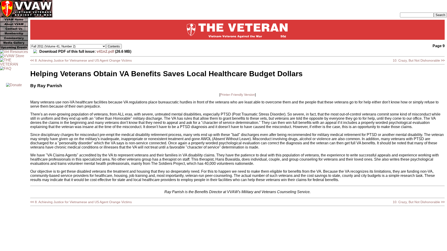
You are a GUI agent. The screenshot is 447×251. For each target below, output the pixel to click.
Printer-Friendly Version (237, 94)
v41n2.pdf (105, 51)
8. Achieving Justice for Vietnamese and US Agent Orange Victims (81, 60)
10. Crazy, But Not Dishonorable (419, 60)
